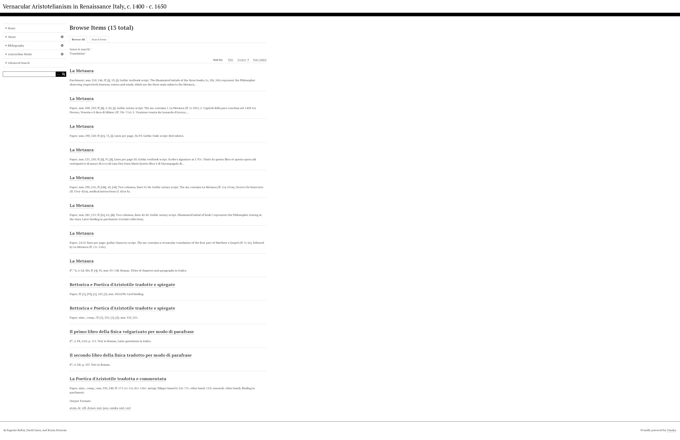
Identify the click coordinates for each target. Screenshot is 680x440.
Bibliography (16, 45)
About (12, 37)
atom (73, 408)
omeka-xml (117, 408)
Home (11, 28)
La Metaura (82, 70)
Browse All (78, 39)
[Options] (58, 74)
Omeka (671, 430)
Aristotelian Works (20, 54)
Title (230, 59)
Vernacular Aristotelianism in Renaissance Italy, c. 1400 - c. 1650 (84, 6)
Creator (242, 59)
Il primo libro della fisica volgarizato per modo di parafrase (132, 331)
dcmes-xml (94, 408)
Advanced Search (19, 63)
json (105, 408)
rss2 (128, 408)
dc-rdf (82, 408)
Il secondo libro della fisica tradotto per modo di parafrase (131, 355)
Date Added (259, 59)
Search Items (99, 39)
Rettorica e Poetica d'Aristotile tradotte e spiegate (122, 284)
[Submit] (63, 74)
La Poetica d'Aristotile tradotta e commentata (118, 378)
